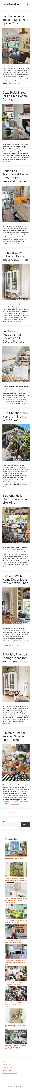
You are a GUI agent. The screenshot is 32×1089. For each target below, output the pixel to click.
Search (4, 821)
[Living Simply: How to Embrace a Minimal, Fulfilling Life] (16, 911)
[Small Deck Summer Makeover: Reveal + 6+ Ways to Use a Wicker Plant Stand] (16, 1036)
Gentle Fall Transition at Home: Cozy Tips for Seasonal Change (15, 176)
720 (10, 812)
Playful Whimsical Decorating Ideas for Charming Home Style (15, 879)
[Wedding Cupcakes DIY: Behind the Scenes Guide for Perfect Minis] (16, 993)
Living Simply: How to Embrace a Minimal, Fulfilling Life (16, 921)
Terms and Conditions (9, 1073)
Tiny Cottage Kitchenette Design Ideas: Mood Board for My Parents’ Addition (16, 900)
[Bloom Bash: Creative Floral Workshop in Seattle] (16, 848)
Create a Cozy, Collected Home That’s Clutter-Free (15, 256)
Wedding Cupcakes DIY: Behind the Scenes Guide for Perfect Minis (15, 1005)
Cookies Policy (7, 1067)
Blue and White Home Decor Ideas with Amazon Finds (15, 579)
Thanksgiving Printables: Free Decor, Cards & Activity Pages (15, 1026)
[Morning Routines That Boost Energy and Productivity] (16, 973)
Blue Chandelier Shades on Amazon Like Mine (15, 499)
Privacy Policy (6, 1070)
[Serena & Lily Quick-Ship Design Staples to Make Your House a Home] (16, 951)
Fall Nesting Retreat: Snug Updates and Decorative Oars (13, 336)
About (4, 1061)
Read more (16, 83)
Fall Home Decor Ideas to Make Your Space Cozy (15, 20)
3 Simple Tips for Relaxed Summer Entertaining (13, 736)
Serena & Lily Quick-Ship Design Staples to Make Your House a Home (15, 962)
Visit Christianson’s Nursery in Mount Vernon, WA (15, 416)
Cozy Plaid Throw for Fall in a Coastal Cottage (15, 96)
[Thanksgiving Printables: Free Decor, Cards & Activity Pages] (16, 1015)
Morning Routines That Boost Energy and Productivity (14, 984)
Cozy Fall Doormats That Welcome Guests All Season (14, 941)
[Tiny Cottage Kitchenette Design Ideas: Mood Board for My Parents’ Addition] (16, 889)
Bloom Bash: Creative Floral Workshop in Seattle (14, 859)
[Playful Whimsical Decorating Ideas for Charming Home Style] (16, 869)
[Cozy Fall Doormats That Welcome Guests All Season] (16, 931)
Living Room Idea (11, 4)
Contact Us (6, 1064)
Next (15, 812)
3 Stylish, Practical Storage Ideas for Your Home (14, 658)
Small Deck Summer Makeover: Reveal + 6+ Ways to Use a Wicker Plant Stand (15, 1047)
